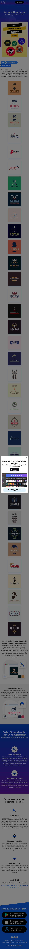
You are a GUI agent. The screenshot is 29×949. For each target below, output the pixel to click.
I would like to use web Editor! (14, 490)
